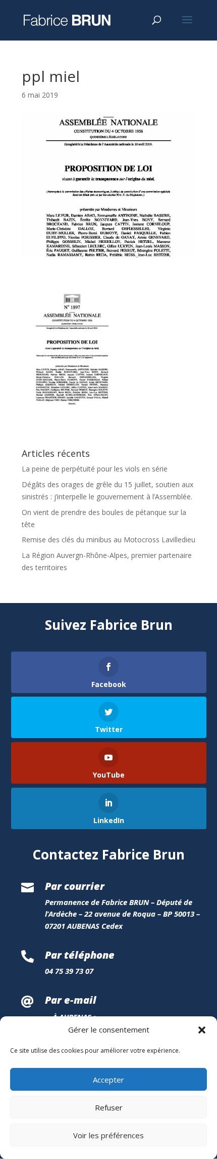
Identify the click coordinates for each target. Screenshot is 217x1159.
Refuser (109, 1107)
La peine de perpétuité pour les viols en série (95, 469)
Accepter (108, 1080)
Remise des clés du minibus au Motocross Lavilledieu (108, 539)
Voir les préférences (108, 1135)
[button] (202, 1030)
